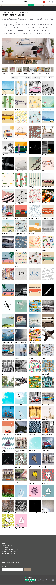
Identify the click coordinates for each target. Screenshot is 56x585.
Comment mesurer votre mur (9, 551)
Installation (5, 547)
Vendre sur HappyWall (7, 557)
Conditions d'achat (7, 555)
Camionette (4, 65)
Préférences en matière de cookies (10, 562)
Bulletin (4, 566)
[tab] (14, 78)
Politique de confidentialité (9, 553)
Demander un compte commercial (10, 558)
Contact (4, 543)
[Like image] (12, 83)
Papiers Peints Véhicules (23, 12)
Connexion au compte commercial (10, 560)
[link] (16, 168)
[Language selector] (44, 2)
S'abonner (27, 569)
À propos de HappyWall (8, 545)
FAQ (3, 541)
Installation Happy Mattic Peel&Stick (11, 549)
